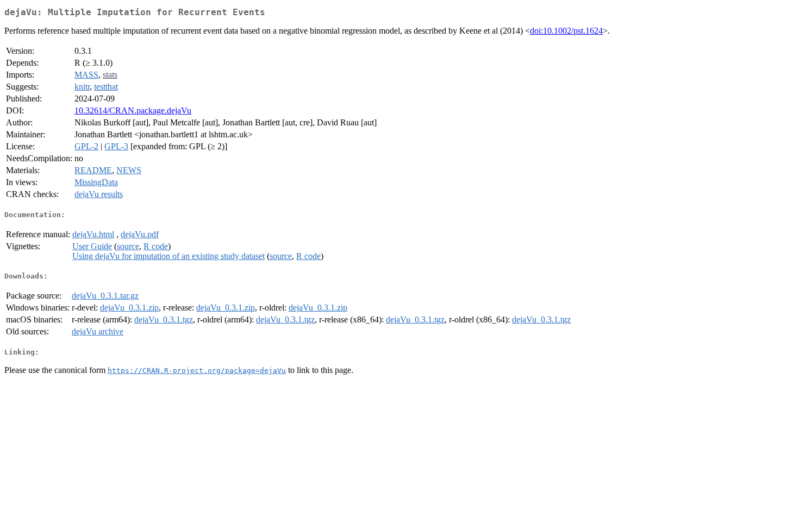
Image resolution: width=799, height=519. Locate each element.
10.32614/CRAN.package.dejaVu (132, 110)
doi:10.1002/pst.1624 (566, 30)
